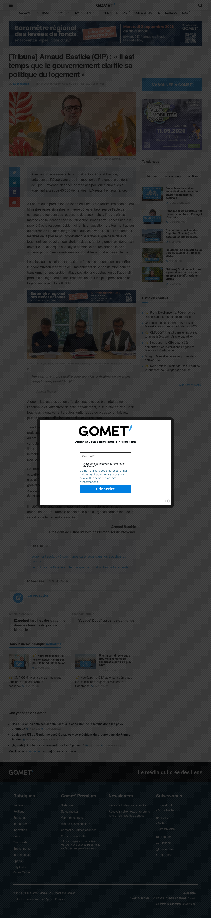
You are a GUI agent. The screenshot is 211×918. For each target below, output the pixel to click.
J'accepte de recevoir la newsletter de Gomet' (104, 465)
